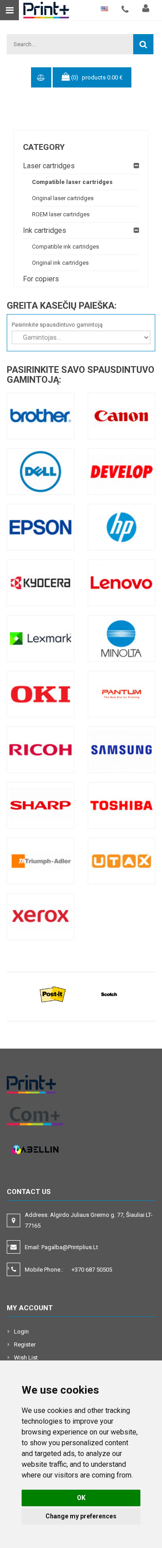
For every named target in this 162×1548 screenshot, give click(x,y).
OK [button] (81, 1497)
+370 (92, 1269)
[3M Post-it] (53, 994)
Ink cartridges (44, 230)
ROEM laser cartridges (61, 214)
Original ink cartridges (60, 262)
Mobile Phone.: (68, 1269)
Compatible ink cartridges (65, 246)
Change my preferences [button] (81, 1516)
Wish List (26, 1357)
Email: (61, 1247)
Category (44, 147)
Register (25, 1344)
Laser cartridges (49, 166)
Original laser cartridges (63, 198)
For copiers (41, 279)
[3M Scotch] (109, 994)
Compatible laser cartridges (72, 182)
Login (21, 1331)
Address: (89, 1220)
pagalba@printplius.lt (69, 1247)
